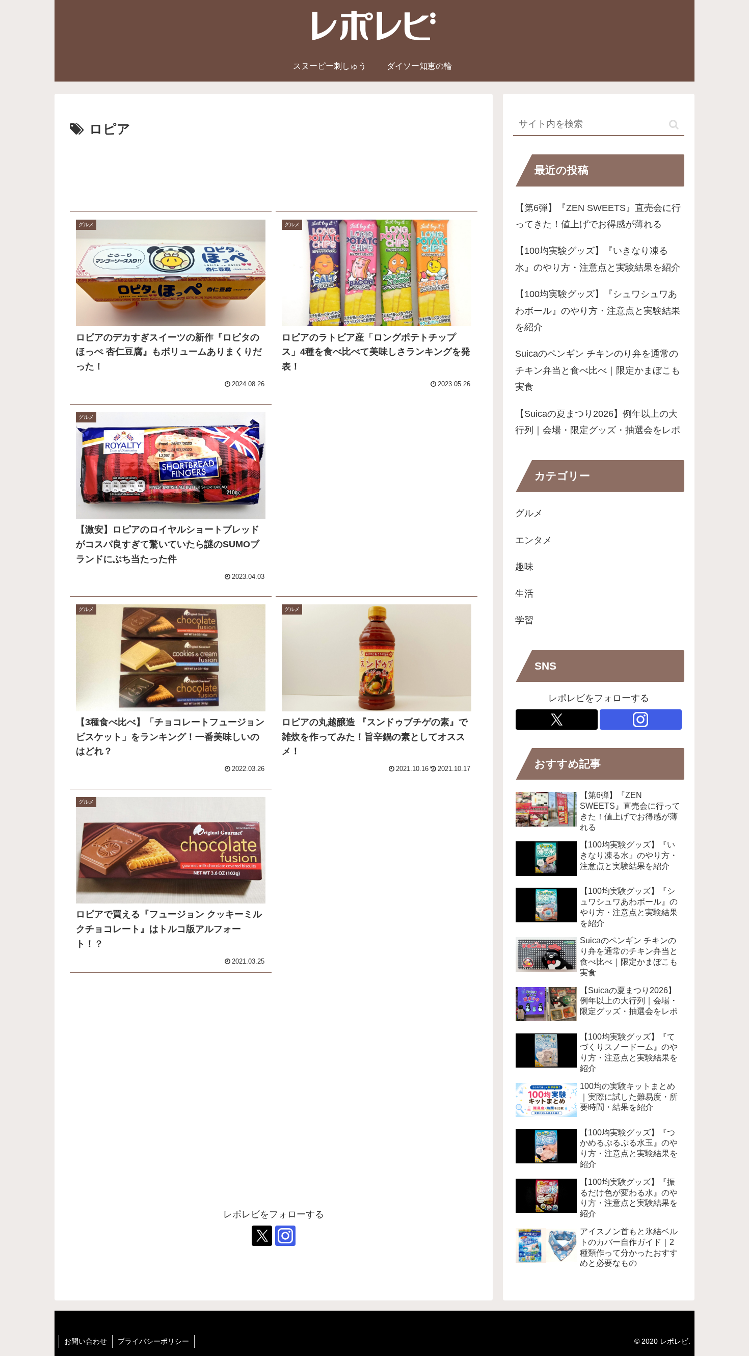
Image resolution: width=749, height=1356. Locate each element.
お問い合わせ (85, 1341)
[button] (674, 124)
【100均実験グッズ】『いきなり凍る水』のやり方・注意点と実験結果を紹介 (597, 259)
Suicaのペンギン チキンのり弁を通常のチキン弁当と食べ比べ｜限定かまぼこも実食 (597, 370)
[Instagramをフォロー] (285, 1236)
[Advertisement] (273, 170)
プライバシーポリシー (153, 1341)
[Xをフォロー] (262, 1236)
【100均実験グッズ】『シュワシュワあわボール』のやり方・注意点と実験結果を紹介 (597, 310)
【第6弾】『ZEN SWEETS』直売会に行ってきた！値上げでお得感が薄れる (598, 216)
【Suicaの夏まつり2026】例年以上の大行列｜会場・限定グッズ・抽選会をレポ (597, 422)
